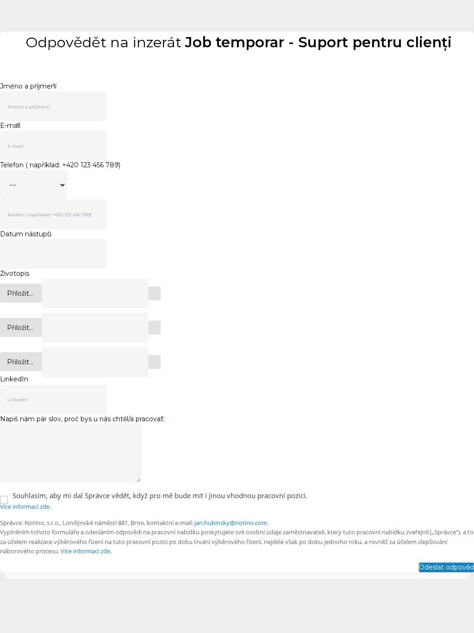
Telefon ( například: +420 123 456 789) (60, 165)
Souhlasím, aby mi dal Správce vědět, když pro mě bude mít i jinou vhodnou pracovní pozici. (159, 495)
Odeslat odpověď (446, 567)
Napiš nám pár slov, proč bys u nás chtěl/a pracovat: (82, 419)
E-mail (10, 125)
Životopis (14, 273)
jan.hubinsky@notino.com (230, 523)
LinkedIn (14, 379)
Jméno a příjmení (28, 86)
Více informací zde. (25, 506)
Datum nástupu (25, 234)
